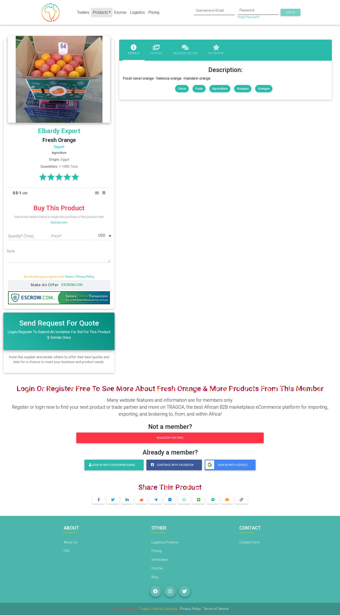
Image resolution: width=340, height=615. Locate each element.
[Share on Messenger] (170, 500)
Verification (159, 560)
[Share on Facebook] (98, 500)
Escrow (120, 12)
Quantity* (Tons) (21, 236)
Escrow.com (59, 222)
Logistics (137, 12)
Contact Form (249, 542)
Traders (83, 12)
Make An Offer (45, 284)
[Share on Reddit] (141, 500)
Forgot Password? (248, 17)
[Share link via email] (227, 500)
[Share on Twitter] (113, 500)
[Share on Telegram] (155, 500)
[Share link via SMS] (213, 500)
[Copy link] (241, 500)
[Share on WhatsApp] (184, 500)
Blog (154, 577)
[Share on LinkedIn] (127, 500)
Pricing (153, 12)
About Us (70, 542)
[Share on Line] (198, 500)
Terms (69, 276)
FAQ (67, 551)
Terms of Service (216, 609)
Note (11, 251)
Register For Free (170, 437)
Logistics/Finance (164, 542)
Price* (56, 236)
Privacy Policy (85, 276)
